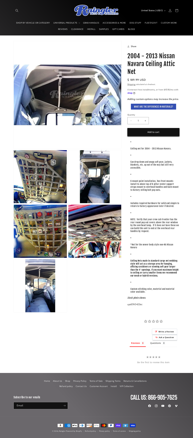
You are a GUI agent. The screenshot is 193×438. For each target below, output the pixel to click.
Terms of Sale (96, 381)
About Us (57, 381)
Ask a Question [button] (166, 337)
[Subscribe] (64, 405)
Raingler (62, 431)
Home (47, 381)
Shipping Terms (113, 381)
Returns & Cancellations (135, 381)
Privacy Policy (80, 381)
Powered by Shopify (74, 431)
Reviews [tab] (135, 343)
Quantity (131, 114)
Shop (67, 381)
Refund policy (66, 386)
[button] (17, 10)
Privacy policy (104, 431)
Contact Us (81, 386)
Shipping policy (135, 431)
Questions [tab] (155, 343)
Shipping (131, 84)
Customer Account (99, 386)
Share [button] (133, 46)
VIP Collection (127, 386)
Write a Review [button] (166, 331)
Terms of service (119, 431)
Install (114, 386)
